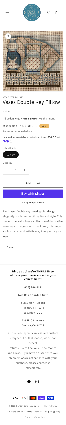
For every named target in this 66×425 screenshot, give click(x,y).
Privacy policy (16, 411)
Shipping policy (52, 411)
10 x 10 (11, 154)
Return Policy (50, 406)
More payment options (33, 202)
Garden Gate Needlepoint (28, 406)
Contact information (35, 417)
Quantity (7, 162)
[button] (7, 12)
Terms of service (34, 411)
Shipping (6, 131)
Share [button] (10, 247)
